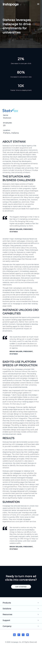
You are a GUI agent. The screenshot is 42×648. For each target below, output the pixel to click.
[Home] (13, 4)
